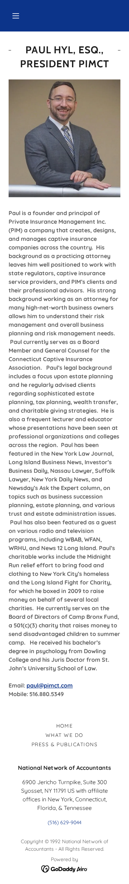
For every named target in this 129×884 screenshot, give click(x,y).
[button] (16, 16)
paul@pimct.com (50, 685)
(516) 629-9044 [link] (64, 822)
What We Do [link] (64, 735)
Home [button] (64, 726)
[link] (64, 868)
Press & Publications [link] (65, 744)
